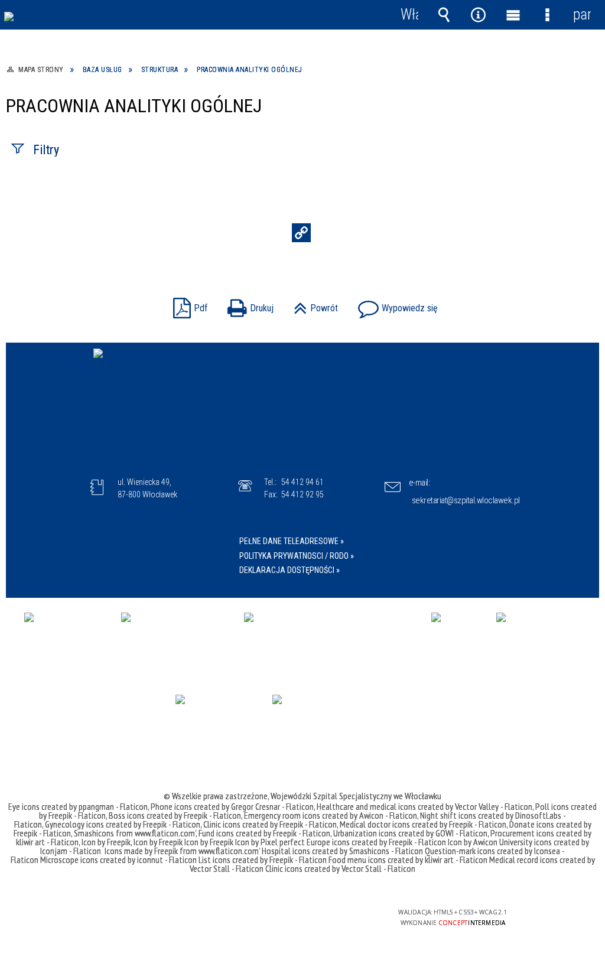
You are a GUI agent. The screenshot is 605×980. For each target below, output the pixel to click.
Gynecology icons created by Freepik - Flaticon (122, 824)
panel (582, 14)
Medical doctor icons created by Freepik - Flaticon (423, 824)
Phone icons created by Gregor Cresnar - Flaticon (232, 806)
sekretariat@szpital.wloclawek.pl (466, 500)
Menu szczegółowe (547, 15)
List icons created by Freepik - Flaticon (263, 859)
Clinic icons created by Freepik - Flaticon (270, 824)
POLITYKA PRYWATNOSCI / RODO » (296, 556)
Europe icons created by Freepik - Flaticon (376, 842)
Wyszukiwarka (444, 15)
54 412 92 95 (302, 494)
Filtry (46, 149)
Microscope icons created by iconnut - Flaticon (118, 859)
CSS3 (299, 917)
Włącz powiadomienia (409, 15)
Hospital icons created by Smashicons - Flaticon (342, 851)
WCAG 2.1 (337, 916)
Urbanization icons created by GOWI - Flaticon (410, 833)
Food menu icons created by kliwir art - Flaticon (407, 859)
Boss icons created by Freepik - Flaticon (175, 815)
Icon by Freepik (106, 842)
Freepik (167, 851)
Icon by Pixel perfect (270, 842)
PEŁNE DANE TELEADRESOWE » (291, 541)
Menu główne (513, 15)
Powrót (313, 304)
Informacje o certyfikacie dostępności (150, 920)
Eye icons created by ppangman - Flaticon (78, 806)
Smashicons (95, 833)
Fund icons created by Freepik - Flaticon (264, 833)
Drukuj (248, 304)
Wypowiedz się (395, 304)
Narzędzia (478, 15)
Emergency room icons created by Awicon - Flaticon (330, 815)
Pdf (187, 304)
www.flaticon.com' (165, 833)
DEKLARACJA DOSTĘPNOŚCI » (289, 570)
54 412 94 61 (302, 482)
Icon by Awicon (472, 842)
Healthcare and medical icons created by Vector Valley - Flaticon (424, 806)
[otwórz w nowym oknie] (66, 639)
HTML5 (281, 917)
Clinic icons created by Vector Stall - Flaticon (340, 868)
